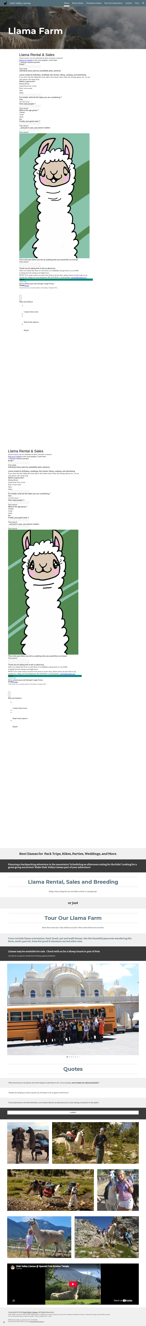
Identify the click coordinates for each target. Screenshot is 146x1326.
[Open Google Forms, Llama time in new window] (90, 55)
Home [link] (66, 3)
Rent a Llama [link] (77, 3)
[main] (73, 31)
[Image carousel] (73, 1010)
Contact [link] (128, 3)
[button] (143, 3)
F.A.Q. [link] (137, 3)
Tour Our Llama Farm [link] (113, 3)
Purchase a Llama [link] (93, 3)
